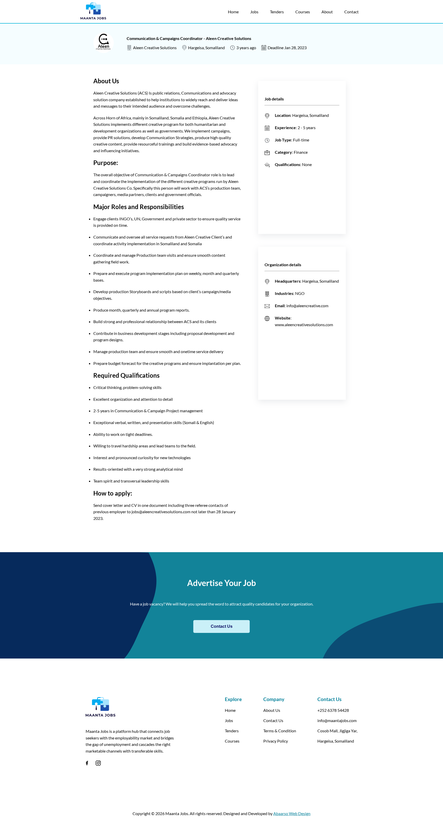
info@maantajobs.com (337, 720)
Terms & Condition (279, 730)
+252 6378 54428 (333, 710)
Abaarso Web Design (291, 813)
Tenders (277, 11)
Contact (351, 11)
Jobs (254, 11)
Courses (302, 11)
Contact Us (222, 626)
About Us (271, 710)
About (327, 11)
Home (233, 11)
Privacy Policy (275, 740)
